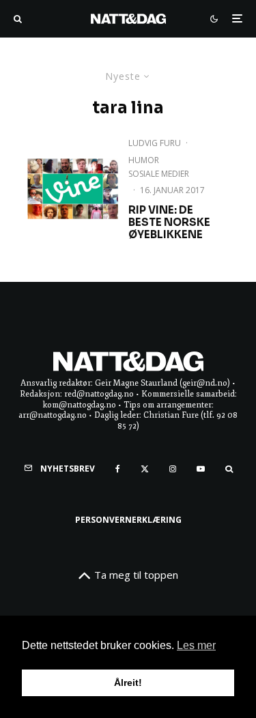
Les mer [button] (196, 645)
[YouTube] (200, 469)
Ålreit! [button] (128, 682)
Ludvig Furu (154, 143)
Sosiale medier (158, 174)
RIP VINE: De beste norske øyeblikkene (169, 222)
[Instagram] (172, 469)
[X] (144, 469)
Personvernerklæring (128, 520)
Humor (143, 160)
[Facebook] (117, 469)
